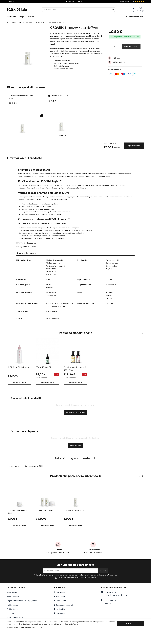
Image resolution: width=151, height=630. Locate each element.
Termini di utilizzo (13, 597)
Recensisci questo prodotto (75, 412)
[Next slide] (142, 332)
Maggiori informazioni (15, 627)
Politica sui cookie (13, 605)
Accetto (130, 623)
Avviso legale (12, 592)
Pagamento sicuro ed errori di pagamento (22, 601)
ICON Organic (14, 466)
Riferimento (21, 243)
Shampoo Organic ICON (34, 466)
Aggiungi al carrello (131, 46)
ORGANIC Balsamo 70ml (61, 95)
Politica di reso (12, 609)
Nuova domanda (75, 445)
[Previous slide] (139, 332)
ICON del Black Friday (15, 618)
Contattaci (11, 613)
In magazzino (21, 247)
